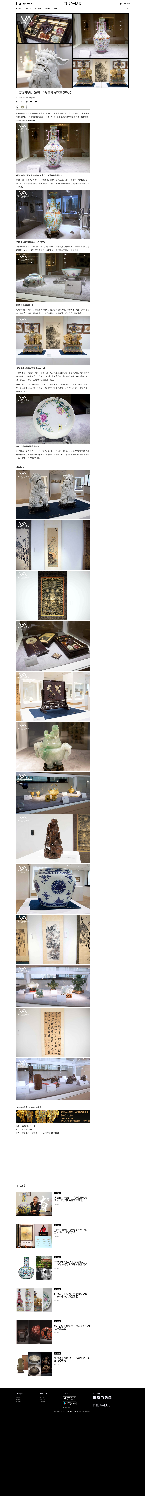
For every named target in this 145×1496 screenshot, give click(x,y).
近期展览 (47, 8)
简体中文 (19, 1399)
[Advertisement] (53, 1156)
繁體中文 (19, 1397)
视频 (55, 8)
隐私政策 (42, 1401)
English (18, 1401)
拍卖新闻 (38, 8)
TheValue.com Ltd (72, 1411)
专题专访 (28, 8)
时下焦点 (18, 8)
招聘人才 (42, 1399)
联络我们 (42, 1397)
